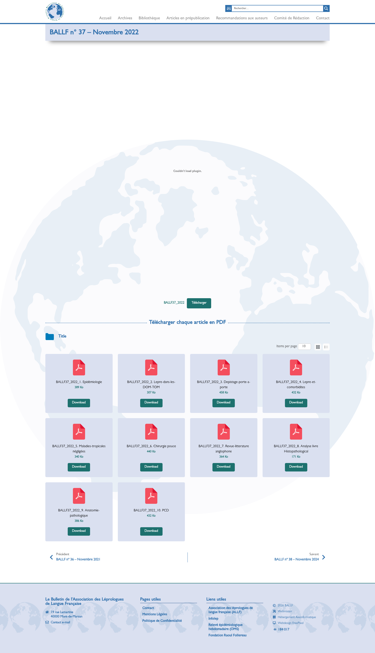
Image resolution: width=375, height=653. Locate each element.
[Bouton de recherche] (326, 8)
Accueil (105, 18)
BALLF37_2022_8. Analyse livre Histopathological (296, 449)
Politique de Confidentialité (162, 621)
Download (79, 402)
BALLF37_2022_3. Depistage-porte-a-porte (223, 385)
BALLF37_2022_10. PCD (151, 510)
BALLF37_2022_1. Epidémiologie (79, 382)
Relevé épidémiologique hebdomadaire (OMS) (226, 627)
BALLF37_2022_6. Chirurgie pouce (151, 446)
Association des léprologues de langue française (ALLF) (231, 610)
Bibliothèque (149, 18)
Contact (323, 18)
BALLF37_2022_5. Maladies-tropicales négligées (78, 449)
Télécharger (199, 303)
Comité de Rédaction (291, 18)
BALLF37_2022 (174, 303)
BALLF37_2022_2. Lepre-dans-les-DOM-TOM (151, 385)
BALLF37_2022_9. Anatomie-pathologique (79, 513)
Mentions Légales (154, 614)
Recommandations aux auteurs (242, 18)
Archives (125, 18)
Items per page (286, 346)
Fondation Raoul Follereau (228, 635)
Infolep (213, 619)
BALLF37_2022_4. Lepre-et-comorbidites (296, 385)
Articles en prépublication (188, 18)
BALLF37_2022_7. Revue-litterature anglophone (224, 449)
